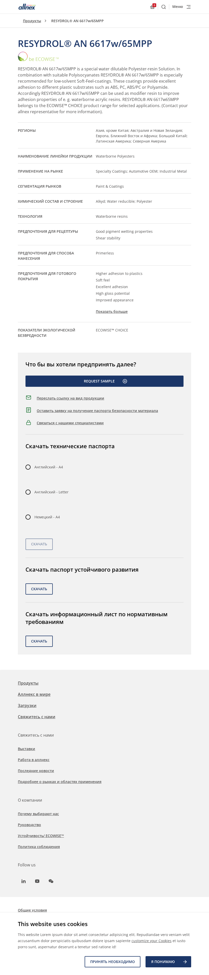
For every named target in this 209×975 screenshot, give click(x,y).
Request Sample (99, 381)
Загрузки (27, 705)
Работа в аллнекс (33, 759)
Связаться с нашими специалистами (70, 422)
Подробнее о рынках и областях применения (59, 781)
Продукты (32, 20)
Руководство (29, 824)
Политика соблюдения (39, 846)
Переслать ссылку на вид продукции (70, 398)
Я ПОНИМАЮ (163, 961)
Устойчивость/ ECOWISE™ (41, 835)
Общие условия (32, 910)
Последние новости (36, 770)
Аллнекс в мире (34, 694)
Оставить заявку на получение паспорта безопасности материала (97, 410)
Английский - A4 (48, 467)
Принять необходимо (112, 961)
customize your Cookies (152, 940)
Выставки (26, 748)
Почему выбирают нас (38, 813)
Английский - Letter (51, 492)
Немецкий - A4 (47, 517)
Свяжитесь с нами (36, 717)
